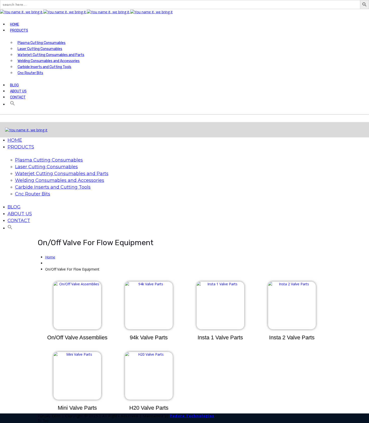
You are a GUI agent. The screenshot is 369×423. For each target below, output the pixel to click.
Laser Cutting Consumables (40, 49)
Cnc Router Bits (30, 73)
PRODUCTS (19, 30)
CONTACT (18, 97)
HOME (14, 24)
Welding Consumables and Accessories (49, 61)
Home (50, 257)
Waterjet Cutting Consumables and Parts (51, 55)
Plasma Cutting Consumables (42, 43)
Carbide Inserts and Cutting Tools (44, 67)
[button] (12, 104)
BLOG (14, 85)
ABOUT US (18, 91)
